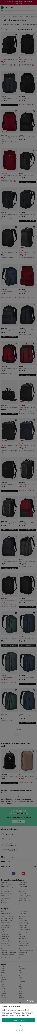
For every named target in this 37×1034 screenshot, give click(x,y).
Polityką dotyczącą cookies (9, 1010)
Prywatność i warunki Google (22, 1015)
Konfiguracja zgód (18, 1030)
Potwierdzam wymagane (18, 1025)
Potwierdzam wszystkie (18, 1020)
